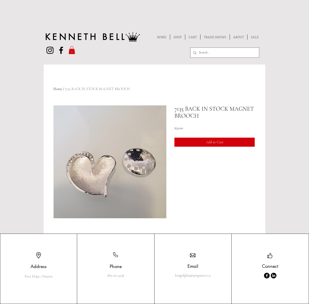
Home (57, 89)
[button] (72, 50)
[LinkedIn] (273, 275)
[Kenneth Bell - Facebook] (61, 50)
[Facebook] (267, 275)
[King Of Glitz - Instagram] (50, 50)
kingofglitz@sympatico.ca (193, 275)
